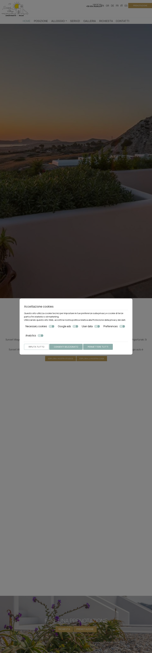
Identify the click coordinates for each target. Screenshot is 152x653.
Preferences (110, 326)
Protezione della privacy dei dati (108, 319)
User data (87, 326)
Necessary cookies (36, 326)
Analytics (31, 335)
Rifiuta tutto (36, 346)
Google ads (64, 326)
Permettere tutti (98, 346)
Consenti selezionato (66, 346)
